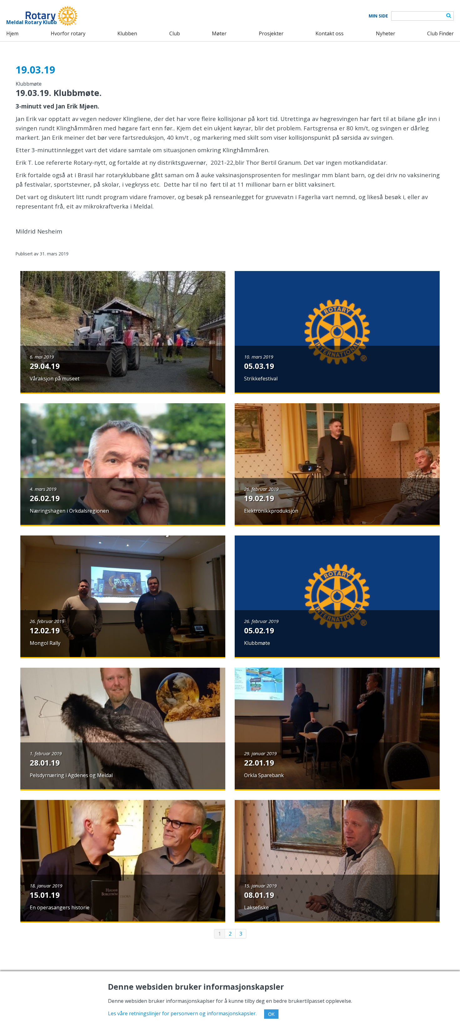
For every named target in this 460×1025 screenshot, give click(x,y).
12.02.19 (45, 630)
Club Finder (440, 33)
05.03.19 (259, 366)
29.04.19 (45, 366)
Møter (219, 33)
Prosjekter (271, 33)
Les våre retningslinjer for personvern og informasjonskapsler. (182, 1013)
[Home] (41, 16)
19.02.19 (259, 498)
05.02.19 (259, 630)
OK (271, 1014)
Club (174, 33)
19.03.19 (35, 69)
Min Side (378, 16)
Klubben (127, 33)
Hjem (12, 33)
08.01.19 (259, 895)
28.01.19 (45, 762)
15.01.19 (45, 895)
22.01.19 (259, 762)
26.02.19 (45, 498)
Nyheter (385, 33)
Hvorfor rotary (68, 33)
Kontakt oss (329, 33)
